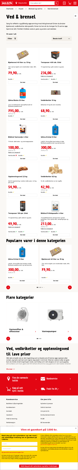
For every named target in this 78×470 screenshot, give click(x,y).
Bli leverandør (45, 422)
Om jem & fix (45, 411)
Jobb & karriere (46, 407)
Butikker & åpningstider (14, 403)
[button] (37, 287)
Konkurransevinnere (48, 415)
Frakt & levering (11, 419)
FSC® (42, 419)
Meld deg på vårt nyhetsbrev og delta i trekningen (39, 466)
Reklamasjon (10, 422)
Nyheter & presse (47, 403)
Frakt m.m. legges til (47, 76)
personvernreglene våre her (49, 444)
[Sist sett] (75, 16)
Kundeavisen (10, 407)
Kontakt (9, 411)
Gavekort (9, 415)
